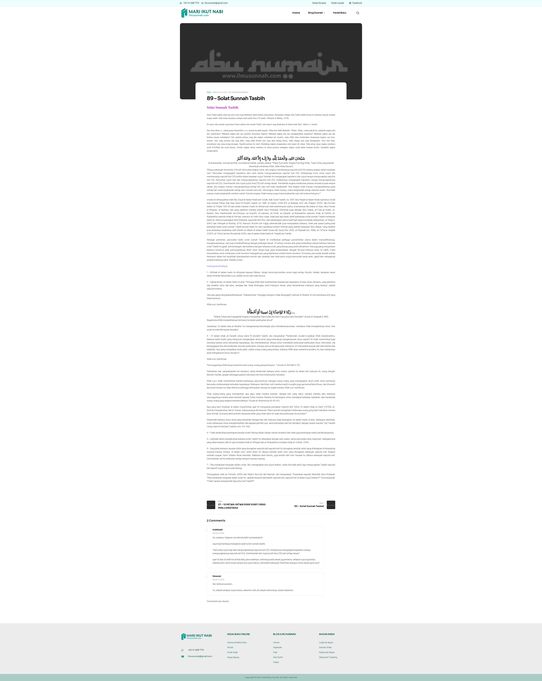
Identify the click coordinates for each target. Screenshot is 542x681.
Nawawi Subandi (240, 92)
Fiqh (209, 92)
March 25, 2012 (220, 92)
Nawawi (217, 576)
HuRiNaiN (218, 529)
